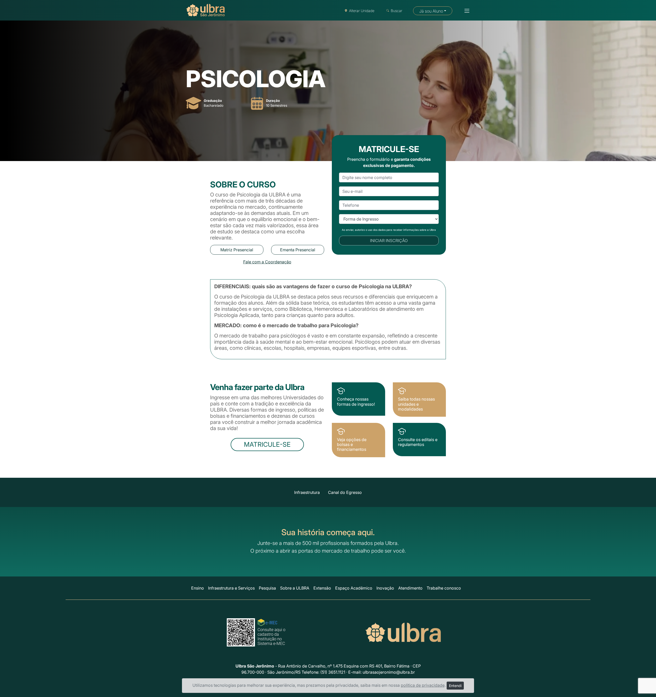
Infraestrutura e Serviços (231, 588)
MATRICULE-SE (267, 444)
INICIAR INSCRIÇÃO (389, 240)
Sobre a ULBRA (294, 588)
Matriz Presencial (236, 249)
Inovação (385, 588)
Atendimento (410, 588)
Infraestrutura (307, 492)
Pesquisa (267, 588)
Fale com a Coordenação (267, 261)
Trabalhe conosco (444, 588)
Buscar (396, 10)
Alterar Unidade (361, 10)
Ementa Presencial (297, 249)
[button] (465, 10)
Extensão (322, 588)
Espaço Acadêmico (353, 588)
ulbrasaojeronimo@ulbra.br (389, 672)
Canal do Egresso (345, 492)
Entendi (455, 685)
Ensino (197, 588)
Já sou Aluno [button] (431, 11)
